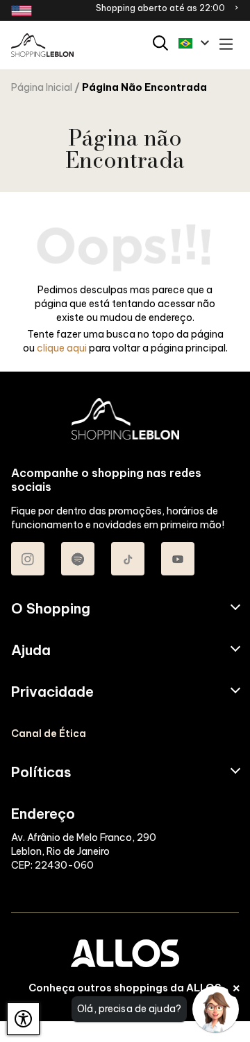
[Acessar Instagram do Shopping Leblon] (27, 558)
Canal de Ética (48, 733)
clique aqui (62, 348)
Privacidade (52, 692)
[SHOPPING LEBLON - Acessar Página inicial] (42, 45)
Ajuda (31, 650)
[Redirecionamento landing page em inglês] (21, 11)
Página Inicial (41, 87)
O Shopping (50, 609)
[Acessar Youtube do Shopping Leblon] (177, 558)
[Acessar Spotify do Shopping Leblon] (77, 558)
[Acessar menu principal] (226, 45)
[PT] (193, 43)
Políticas (41, 772)
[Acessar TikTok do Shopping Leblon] (127, 558)
